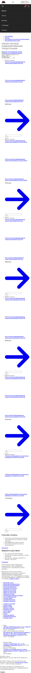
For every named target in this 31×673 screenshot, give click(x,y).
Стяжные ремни (7, 598)
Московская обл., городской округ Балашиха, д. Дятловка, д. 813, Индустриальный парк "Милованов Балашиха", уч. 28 (17, 634)
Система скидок (7, 618)
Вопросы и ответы (8, 608)
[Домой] (3, 2)
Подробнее (5, 548)
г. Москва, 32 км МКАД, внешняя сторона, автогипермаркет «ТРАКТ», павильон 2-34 (15, 650)
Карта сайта (6, 612)
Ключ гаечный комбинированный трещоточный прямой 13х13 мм (14, 258)
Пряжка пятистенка (8, 594)
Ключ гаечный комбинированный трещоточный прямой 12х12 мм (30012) (16, 179)
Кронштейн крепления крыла (11, 584)
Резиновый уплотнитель (10, 588)
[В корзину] (17, 105)
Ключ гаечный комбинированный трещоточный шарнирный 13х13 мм (15, 416)
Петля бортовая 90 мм (9, 587)
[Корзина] (28, 6)
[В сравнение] (6, 137)
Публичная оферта (8, 615)
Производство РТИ (8, 609)
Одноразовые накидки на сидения (13, 595)
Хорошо (3, 672)
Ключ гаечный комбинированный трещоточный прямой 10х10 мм (14, 100)
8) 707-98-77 (14, 578)
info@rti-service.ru (25, 2)
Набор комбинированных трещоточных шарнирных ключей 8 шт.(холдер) (16, 494)
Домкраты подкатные (9, 601)
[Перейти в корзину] (17, 120)
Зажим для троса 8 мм (9, 592)
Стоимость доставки (9, 603)
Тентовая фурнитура (9, 599)
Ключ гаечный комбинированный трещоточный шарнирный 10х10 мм (15, 337)
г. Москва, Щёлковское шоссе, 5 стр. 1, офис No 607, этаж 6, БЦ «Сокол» (17, 627)
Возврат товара (7, 606)
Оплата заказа (7, 605)
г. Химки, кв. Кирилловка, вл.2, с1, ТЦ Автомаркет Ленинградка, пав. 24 (13, 644)
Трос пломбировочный (9, 597)
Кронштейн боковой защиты (11, 585)
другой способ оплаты (21, 662)
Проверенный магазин (9, 616)
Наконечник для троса (9, 589)
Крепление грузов (8, 582)
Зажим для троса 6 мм (9, 591)
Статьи (5, 613)
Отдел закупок (7, 611)
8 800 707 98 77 (25, 1)
